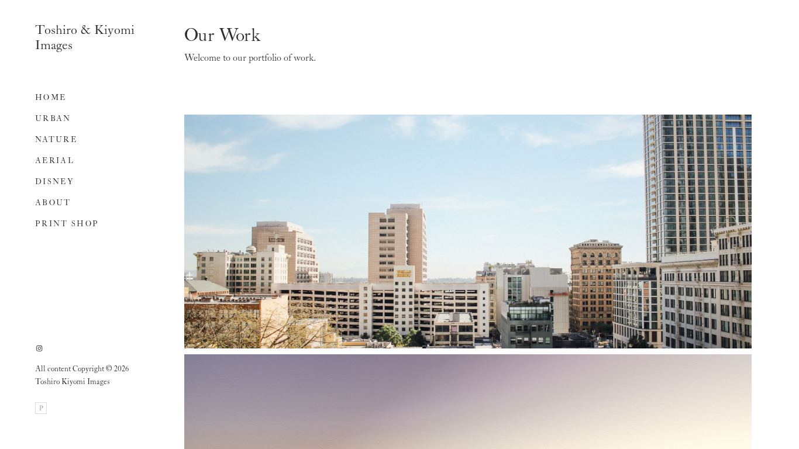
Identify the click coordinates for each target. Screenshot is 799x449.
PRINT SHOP (67, 224)
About (53, 203)
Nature (56, 140)
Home (50, 98)
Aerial (54, 161)
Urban (53, 119)
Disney (54, 182)
